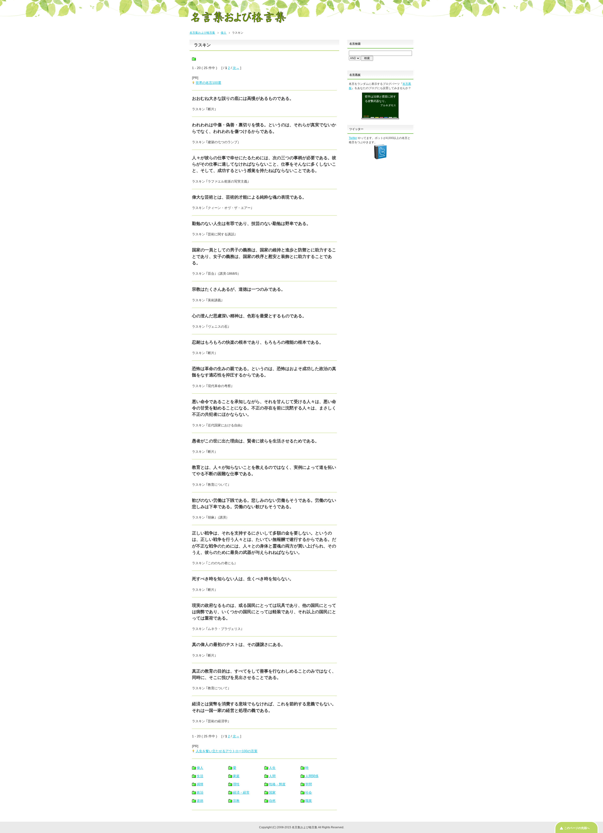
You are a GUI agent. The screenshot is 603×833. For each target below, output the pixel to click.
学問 (308, 784)
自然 (272, 801)
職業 (308, 801)
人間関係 (311, 776)
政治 (200, 792)
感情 (200, 784)
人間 (272, 776)
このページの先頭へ (577, 828)
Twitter (353, 138)
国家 (272, 792)
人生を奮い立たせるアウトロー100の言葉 (226, 751)
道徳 (200, 801)
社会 (308, 792)
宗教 (236, 801)
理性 (236, 784)
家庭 (236, 776)
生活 (200, 776)
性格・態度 (277, 784)
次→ (236, 68)
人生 (272, 768)
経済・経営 (241, 792)
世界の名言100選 (208, 83)
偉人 (223, 32)
